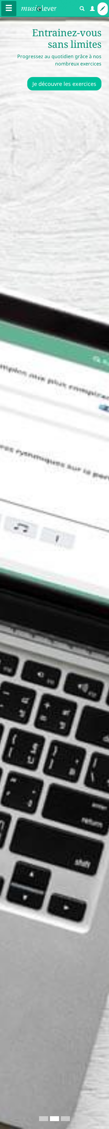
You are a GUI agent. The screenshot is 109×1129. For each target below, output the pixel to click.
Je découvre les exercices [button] (64, 83)
